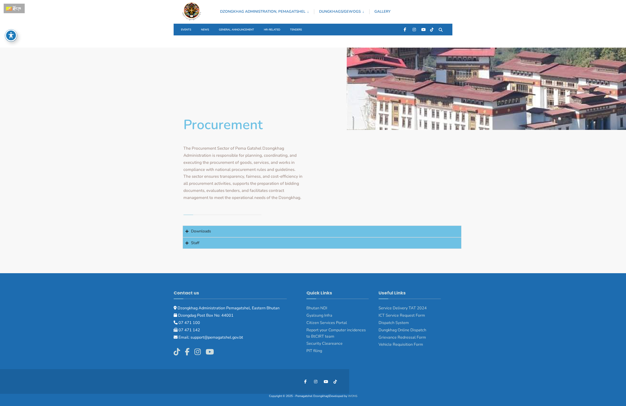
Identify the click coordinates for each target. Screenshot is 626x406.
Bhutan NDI (316, 308)
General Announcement (236, 29)
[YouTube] (423, 29)
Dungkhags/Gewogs (340, 11)
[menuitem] (267, 10)
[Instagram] (414, 29)
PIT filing (314, 351)
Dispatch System (394, 322)
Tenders (296, 29)
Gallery (382, 11)
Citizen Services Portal (326, 322)
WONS (352, 396)
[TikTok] (431, 29)
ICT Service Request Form (402, 315)
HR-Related (272, 29)
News (205, 29)
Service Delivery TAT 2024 (403, 308)
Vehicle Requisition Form (401, 344)
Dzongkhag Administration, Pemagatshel (262, 11)
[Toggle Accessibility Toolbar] (11, 35)
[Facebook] (405, 29)
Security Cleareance (324, 343)
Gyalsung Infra (319, 315)
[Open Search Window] (440, 29)
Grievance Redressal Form (402, 337)
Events (186, 29)
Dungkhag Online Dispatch (402, 330)
